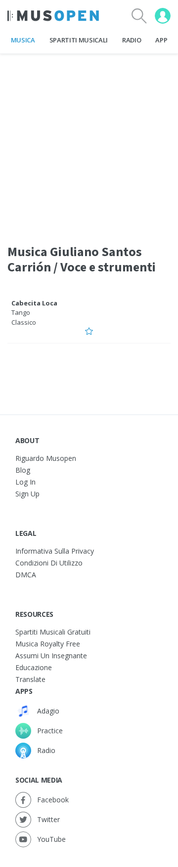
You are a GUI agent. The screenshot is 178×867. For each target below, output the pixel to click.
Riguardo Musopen (45, 458)
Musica (23, 40)
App (161, 40)
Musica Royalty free (47, 643)
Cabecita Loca (34, 303)
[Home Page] (53, 15)
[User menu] (163, 16)
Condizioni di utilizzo (49, 562)
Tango (20, 312)
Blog (22, 470)
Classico (23, 322)
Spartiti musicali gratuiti (52, 632)
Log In (25, 482)
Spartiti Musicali (78, 40)
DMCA (25, 574)
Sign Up (27, 493)
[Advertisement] (89, 142)
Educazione (33, 667)
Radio (131, 40)
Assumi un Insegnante (51, 655)
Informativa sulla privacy (54, 551)
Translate (30, 679)
